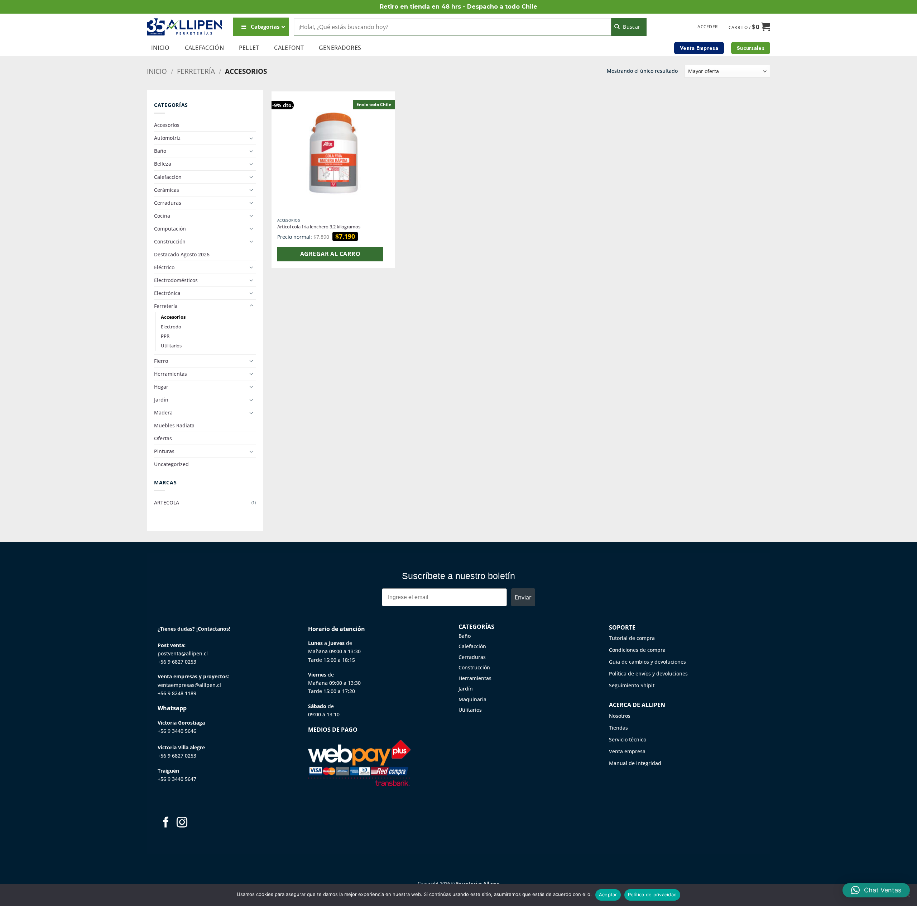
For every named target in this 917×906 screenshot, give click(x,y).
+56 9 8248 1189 (177, 693)
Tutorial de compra (632, 638)
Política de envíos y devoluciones (648, 673)
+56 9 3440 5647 (177, 778)
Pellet (249, 48)
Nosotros (619, 715)
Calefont (289, 48)
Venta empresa (627, 751)
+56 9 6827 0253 (177, 661)
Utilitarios (171, 345)
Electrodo (171, 326)
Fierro (161, 360)
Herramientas (170, 373)
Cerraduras (167, 202)
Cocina (162, 215)
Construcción (170, 241)
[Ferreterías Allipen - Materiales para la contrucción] (184, 26)
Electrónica (167, 293)
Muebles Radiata (174, 425)
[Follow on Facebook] (165, 823)
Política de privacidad (652, 894)
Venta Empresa (699, 48)
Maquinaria (472, 699)
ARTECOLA (166, 502)
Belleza (162, 163)
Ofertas (163, 438)
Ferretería (196, 71)
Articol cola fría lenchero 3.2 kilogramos (318, 227)
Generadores (340, 48)
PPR (165, 336)
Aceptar (608, 894)
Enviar (523, 597)
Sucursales (750, 48)
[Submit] (629, 27)
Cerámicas (166, 189)
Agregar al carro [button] (330, 254)
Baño (160, 150)
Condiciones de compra (637, 649)
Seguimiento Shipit (631, 685)
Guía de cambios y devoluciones (647, 661)
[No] (907, 897)
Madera (163, 412)
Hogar (161, 386)
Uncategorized (171, 464)
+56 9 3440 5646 (177, 730)
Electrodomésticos (176, 280)
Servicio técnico (627, 739)
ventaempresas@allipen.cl (189, 685)
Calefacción (204, 48)
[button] (707, 27)
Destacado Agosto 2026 (182, 254)
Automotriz (167, 137)
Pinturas (164, 451)
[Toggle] (251, 138)
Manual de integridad (635, 763)
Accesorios (166, 125)
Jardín (161, 399)
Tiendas (618, 727)
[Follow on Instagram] (182, 823)
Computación (170, 228)
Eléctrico (164, 267)
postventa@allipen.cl (183, 653)
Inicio (160, 48)
